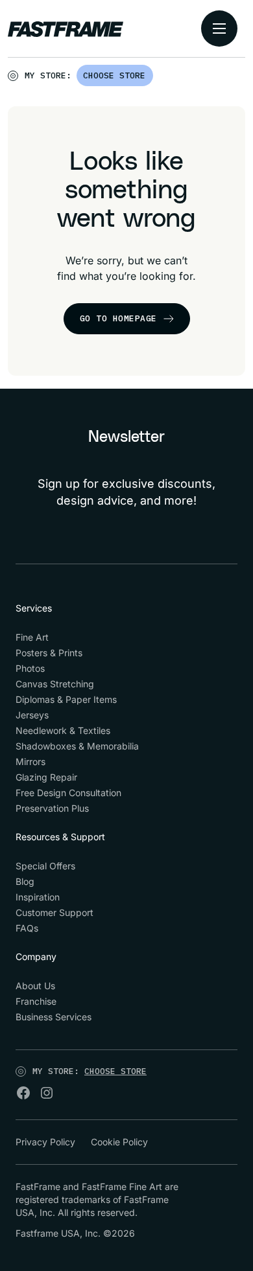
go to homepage (118, 318)
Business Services (53, 1016)
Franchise (36, 1001)
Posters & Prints (49, 652)
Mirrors (30, 761)
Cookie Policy (119, 1141)
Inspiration (38, 896)
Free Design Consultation (68, 792)
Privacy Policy (45, 1141)
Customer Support (54, 912)
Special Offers (45, 865)
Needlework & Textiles (63, 730)
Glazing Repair (46, 777)
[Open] (154, 78)
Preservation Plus (52, 808)
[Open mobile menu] (219, 28)
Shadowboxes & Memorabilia (77, 745)
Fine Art (32, 637)
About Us (35, 985)
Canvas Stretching (55, 683)
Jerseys (32, 714)
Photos (30, 668)
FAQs (27, 927)
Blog (25, 881)
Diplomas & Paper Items (66, 699)
